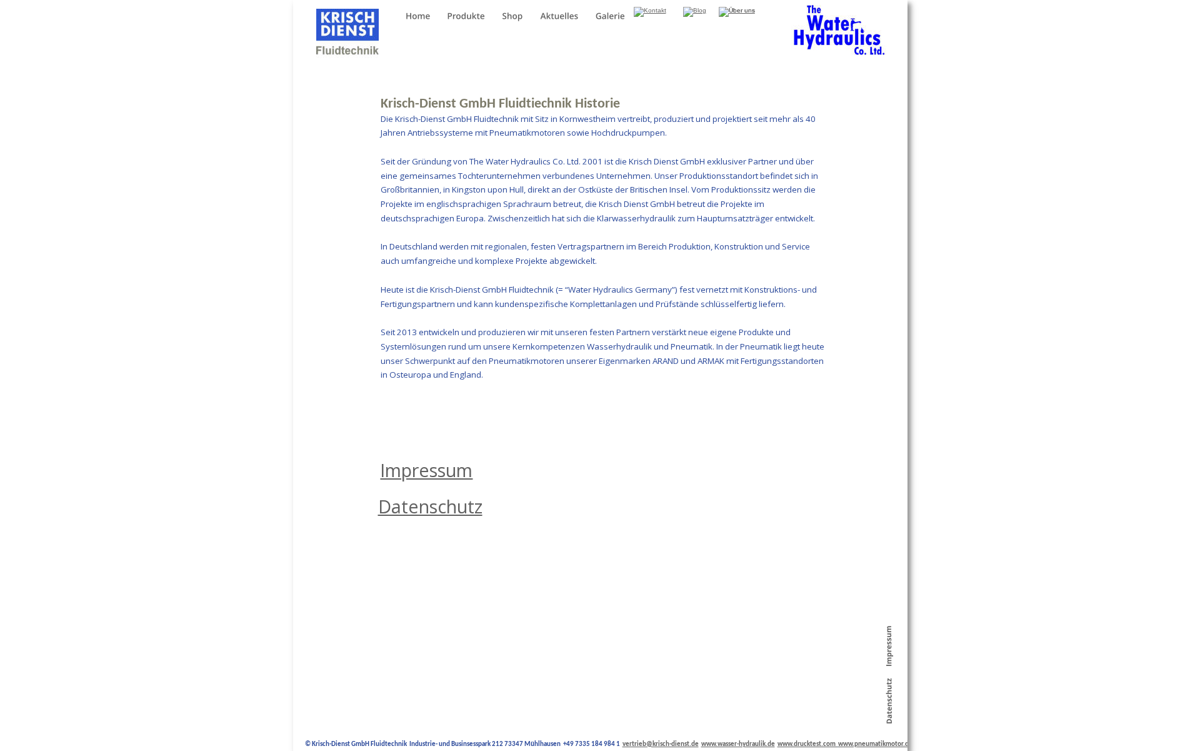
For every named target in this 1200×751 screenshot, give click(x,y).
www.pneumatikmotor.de (875, 744)
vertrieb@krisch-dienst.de (660, 744)
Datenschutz (430, 506)
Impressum (426, 470)
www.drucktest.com (808, 744)
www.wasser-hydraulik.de (738, 744)
